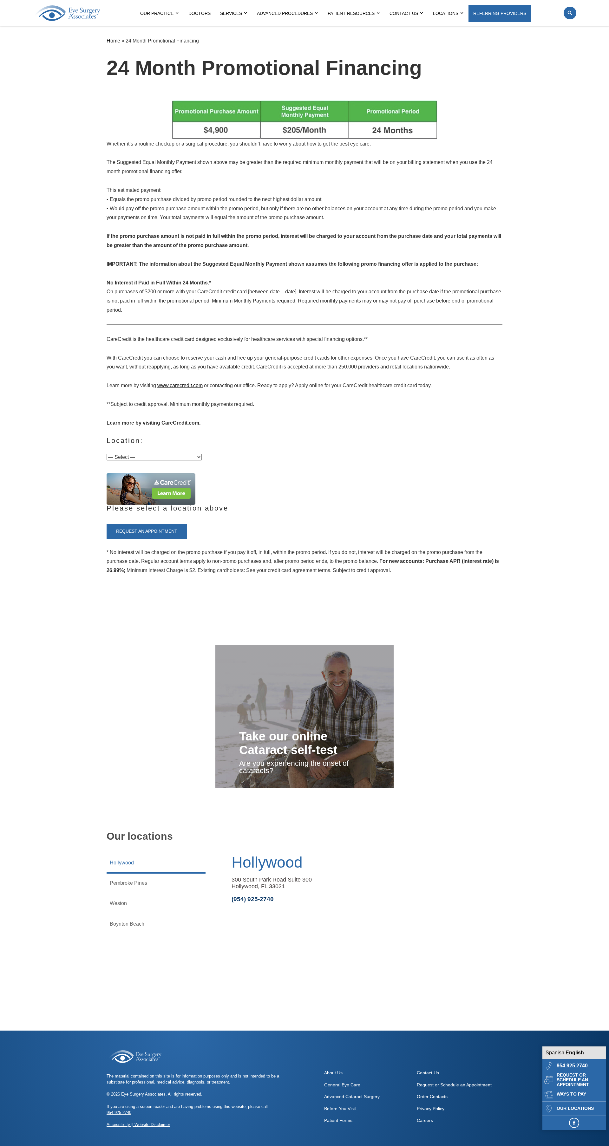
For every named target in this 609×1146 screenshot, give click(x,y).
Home (113, 40)
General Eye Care (342, 1084)
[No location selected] (151, 489)
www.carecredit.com (180, 385)
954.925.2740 (572, 1065)
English (575, 1052)
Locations (445, 13)
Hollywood (267, 862)
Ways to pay (571, 1094)
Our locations (575, 1108)
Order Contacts (432, 1096)
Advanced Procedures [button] (285, 13)
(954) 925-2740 (253, 899)
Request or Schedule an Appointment (573, 1080)
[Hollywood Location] (354, 983)
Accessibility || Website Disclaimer (138, 1124)
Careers (425, 1120)
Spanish (555, 1052)
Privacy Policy (430, 1108)
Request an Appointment (146, 531)
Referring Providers (499, 13)
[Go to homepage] (67, 13)
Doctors (199, 13)
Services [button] (231, 13)
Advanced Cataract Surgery (352, 1096)
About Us (333, 1072)
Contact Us (404, 13)
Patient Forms (338, 1120)
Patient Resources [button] (351, 13)
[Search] (570, 13)
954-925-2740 (119, 1112)
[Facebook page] (574, 1123)
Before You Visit (340, 1108)
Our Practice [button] (157, 13)
